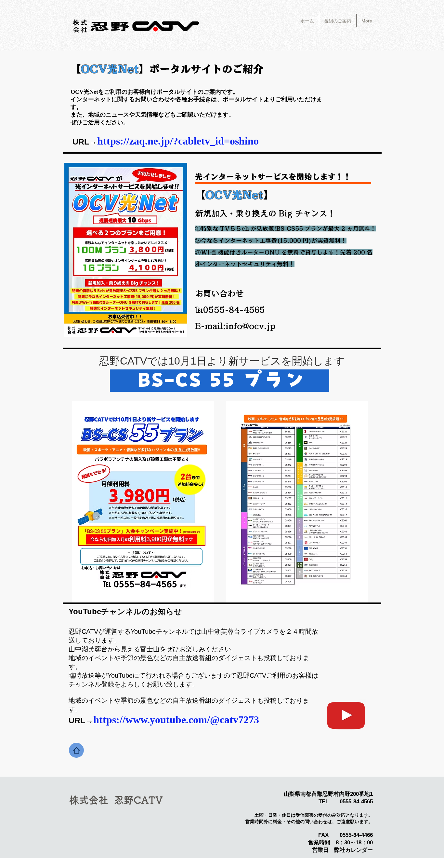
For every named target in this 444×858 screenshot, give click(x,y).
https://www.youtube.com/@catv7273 (176, 720)
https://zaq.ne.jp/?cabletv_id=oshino (178, 141)
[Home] (76, 750)
